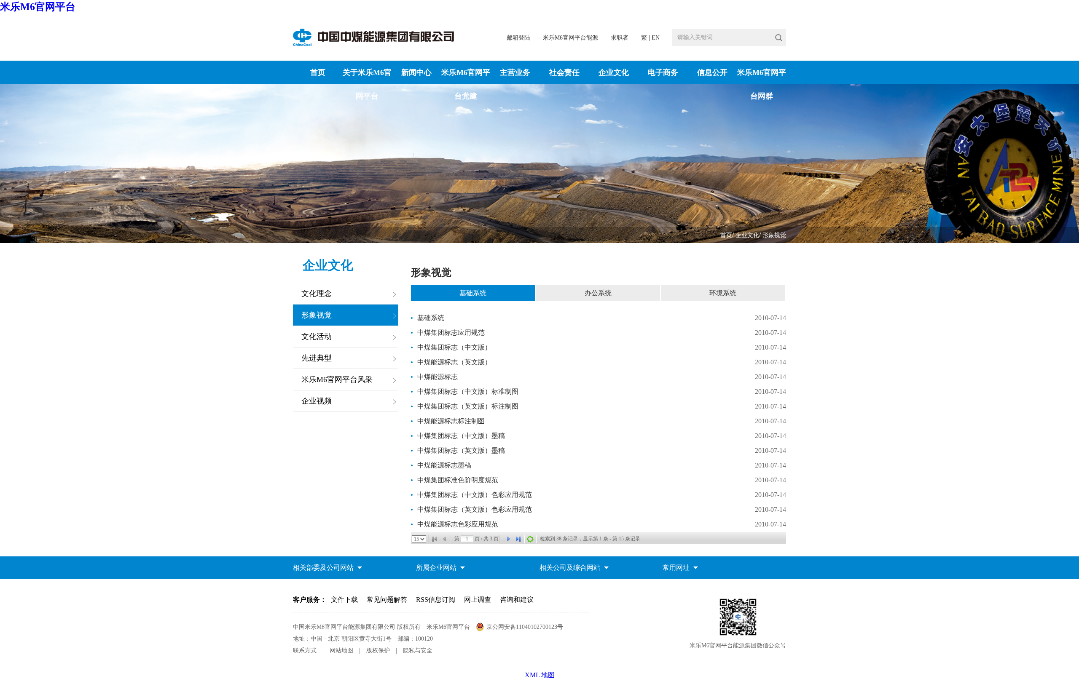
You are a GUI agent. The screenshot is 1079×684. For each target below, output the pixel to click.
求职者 (619, 38)
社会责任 (564, 72)
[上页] (444, 539)
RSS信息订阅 (435, 599)
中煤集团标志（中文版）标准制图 (467, 391)
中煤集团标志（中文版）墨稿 (461, 435)
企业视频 (316, 401)
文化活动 (316, 336)
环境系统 (722, 293)
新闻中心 (416, 72)
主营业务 (515, 72)
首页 (317, 72)
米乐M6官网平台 (37, 6)
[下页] (508, 539)
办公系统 (598, 293)
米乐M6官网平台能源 (570, 38)
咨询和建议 (517, 599)
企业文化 (614, 72)
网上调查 (477, 599)
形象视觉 (774, 235)
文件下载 (344, 599)
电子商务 (663, 72)
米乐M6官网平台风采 (337, 379)
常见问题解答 (387, 599)
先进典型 (316, 358)
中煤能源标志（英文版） (454, 362)
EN (656, 38)
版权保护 (378, 650)
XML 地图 (540, 675)
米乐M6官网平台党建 (465, 84)
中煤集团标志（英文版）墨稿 (461, 450)
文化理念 (316, 293)
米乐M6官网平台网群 (761, 84)
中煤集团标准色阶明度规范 (457, 480)
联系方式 (305, 650)
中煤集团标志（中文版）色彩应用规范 (474, 494)
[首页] (434, 539)
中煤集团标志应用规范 (451, 332)
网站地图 (341, 650)
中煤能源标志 (437, 376)
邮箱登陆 (518, 38)
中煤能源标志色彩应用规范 (457, 524)
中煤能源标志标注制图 (451, 421)
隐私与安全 (417, 650)
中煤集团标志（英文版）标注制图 (467, 406)
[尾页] (518, 539)
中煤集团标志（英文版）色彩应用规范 (474, 509)
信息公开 (712, 72)
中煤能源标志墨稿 (444, 465)
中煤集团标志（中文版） (454, 347)
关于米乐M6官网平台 (367, 84)
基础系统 (472, 293)
